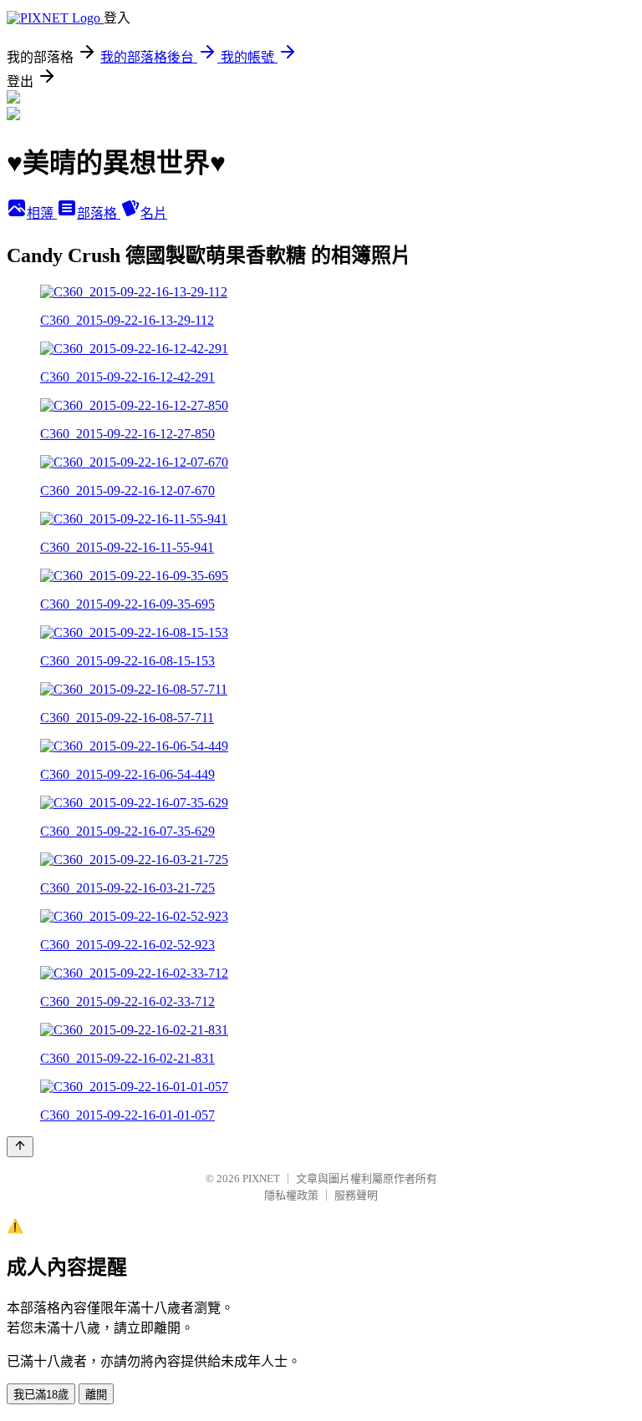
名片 (153, 213)
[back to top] (20, 1146)
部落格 (98, 213)
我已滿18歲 (41, 1394)
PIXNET (261, 1178)
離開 (96, 1394)
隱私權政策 (291, 1195)
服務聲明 (356, 1195)
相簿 (42, 213)
